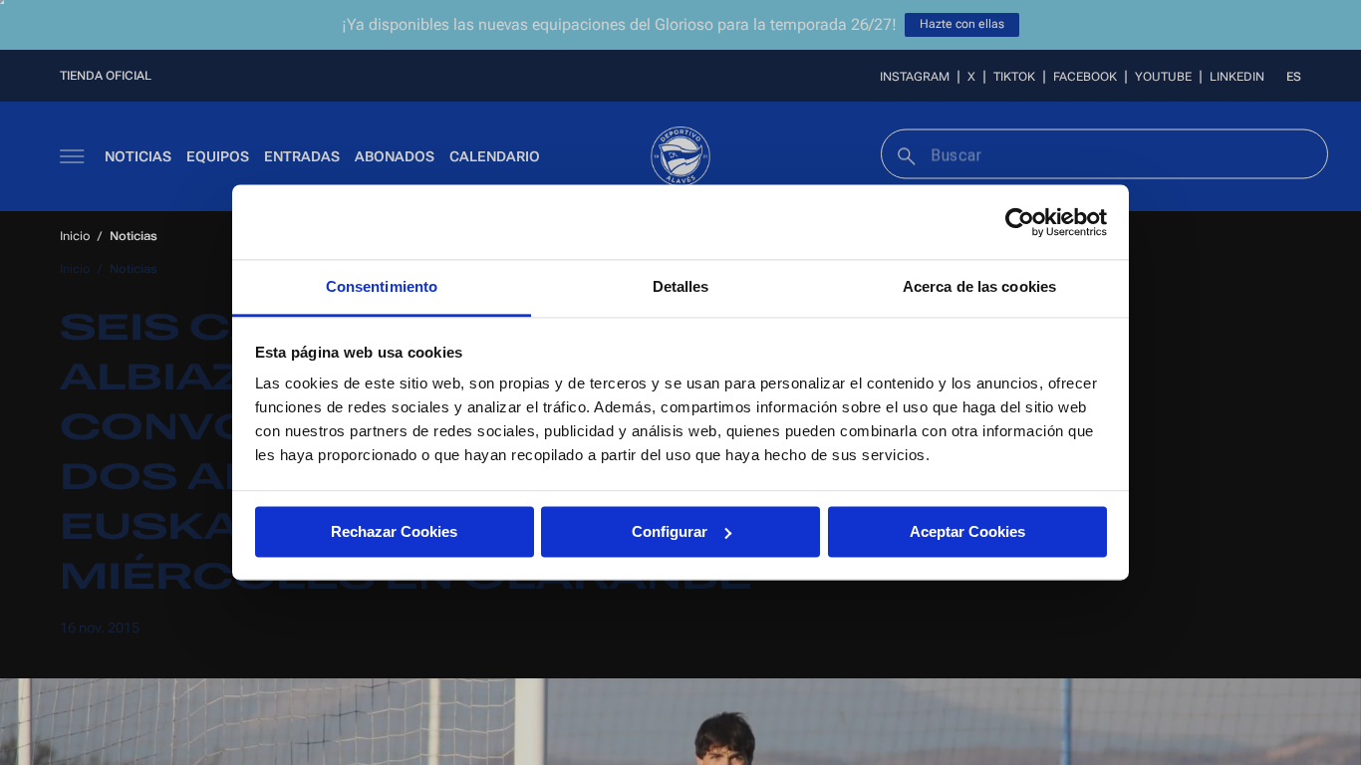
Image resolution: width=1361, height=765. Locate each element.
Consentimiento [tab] (381, 286)
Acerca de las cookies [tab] (979, 286)
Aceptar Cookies (967, 531)
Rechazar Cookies (394, 531)
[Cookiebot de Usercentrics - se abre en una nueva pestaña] (1020, 222)
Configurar (669, 531)
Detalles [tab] (681, 286)
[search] (904, 153)
